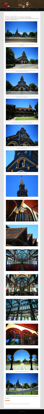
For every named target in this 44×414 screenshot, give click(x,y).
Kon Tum (17, 403)
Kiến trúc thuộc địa (27, 403)
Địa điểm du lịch (13, 403)
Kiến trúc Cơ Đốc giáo (21, 403)
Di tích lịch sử (8, 403)
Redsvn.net (24, 411)
